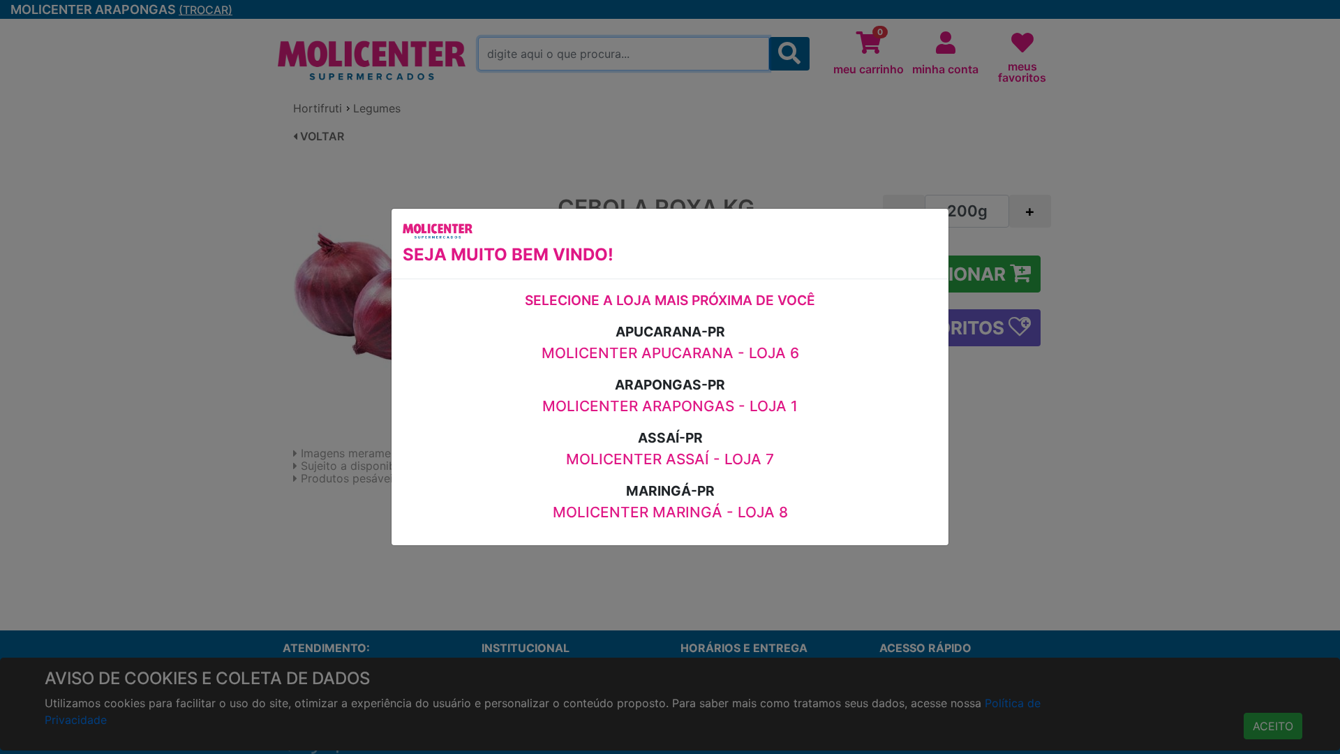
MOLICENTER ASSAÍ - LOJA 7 (670, 459)
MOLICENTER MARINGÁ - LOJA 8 (670, 512)
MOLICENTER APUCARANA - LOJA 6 (670, 353)
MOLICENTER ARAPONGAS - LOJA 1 (670, 406)
